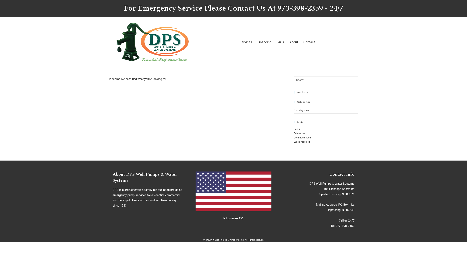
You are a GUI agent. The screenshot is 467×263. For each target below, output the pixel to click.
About (294, 42)
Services (246, 42)
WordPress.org (302, 141)
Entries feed (300, 133)
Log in (297, 129)
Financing (264, 42)
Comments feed (302, 137)
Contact (309, 42)
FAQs (280, 42)
